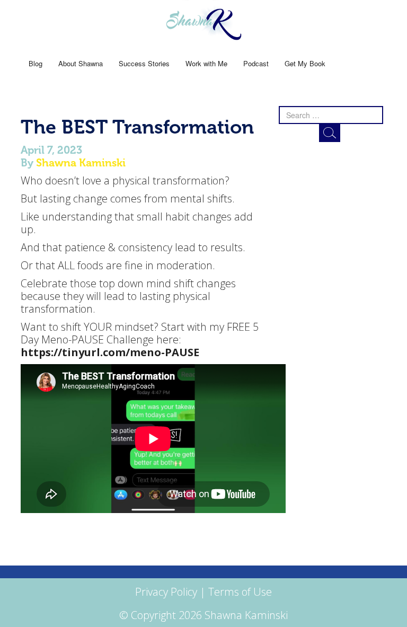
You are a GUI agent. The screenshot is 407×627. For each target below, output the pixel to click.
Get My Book (305, 63)
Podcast (256, 63)
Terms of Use (240, 592)
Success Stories (144, 63)
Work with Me (206, 63)
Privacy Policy (166, 592)
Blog (35, 63)
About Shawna (80, 63)
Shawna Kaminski (81, 162)
